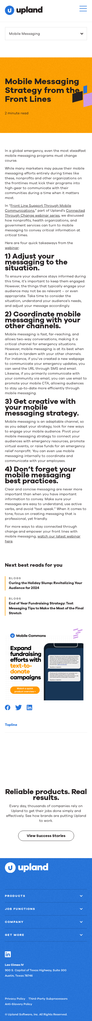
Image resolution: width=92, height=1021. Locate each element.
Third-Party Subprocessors (47, 998)
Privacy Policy (15, 998)
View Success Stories (46, 835)
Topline (11, 724)
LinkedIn (8, 954)
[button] (83, 8)
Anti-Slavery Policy (18, 1004)
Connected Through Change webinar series (45, 213)
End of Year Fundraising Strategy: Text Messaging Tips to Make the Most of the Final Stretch (46, 608)
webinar (12, 248)
